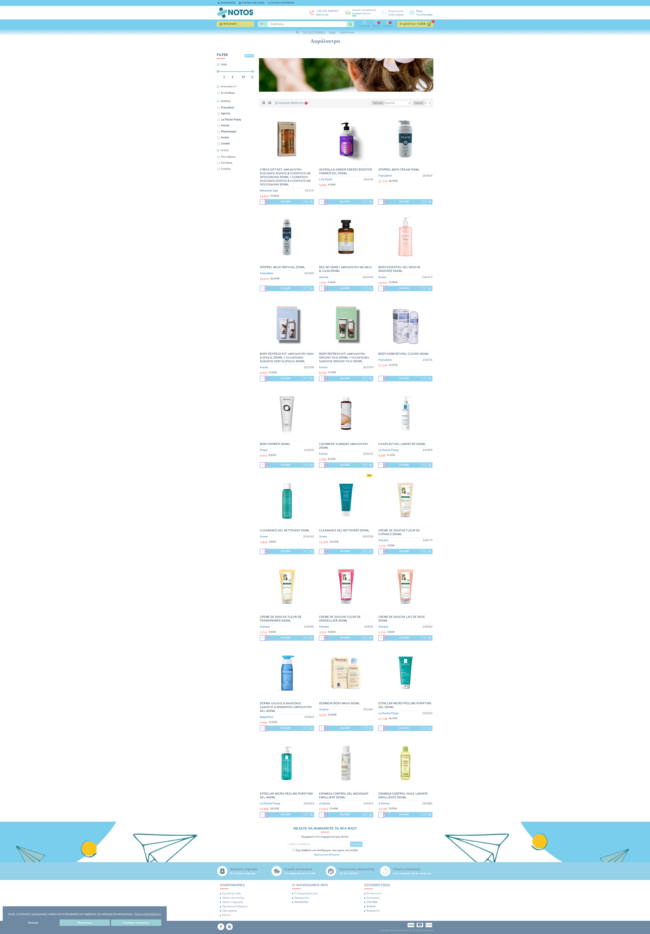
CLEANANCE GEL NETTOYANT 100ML (285, 531)
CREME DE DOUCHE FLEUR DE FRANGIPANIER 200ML (280, 619)
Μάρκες (226, 101)
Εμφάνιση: (419, 103)
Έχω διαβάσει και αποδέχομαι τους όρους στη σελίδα (327, 853)
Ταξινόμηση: (378, 103)
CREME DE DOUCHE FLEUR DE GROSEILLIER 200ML (340, 619)
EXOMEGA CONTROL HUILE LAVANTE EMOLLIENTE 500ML (403, 796)
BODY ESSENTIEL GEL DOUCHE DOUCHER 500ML (399, 269)
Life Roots (325, 180)
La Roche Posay (388, 450)
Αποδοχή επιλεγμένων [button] (136, 922)
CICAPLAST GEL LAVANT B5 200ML (402, 444)
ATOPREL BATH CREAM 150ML (398, 170)
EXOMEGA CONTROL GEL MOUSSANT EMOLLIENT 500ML (343, 796)
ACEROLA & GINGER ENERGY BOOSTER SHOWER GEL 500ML (345, 171)
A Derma (324, 804)
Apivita (323, 277)
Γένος (225, 150)
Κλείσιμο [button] (33, 922)
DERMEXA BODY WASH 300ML (339, 703)
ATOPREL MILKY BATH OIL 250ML (282, 267)
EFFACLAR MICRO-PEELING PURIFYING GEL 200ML (404, 705)
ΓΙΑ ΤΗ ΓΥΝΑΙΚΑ (313, 32)
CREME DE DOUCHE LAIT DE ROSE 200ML (401, 619)
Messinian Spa (269, 191)
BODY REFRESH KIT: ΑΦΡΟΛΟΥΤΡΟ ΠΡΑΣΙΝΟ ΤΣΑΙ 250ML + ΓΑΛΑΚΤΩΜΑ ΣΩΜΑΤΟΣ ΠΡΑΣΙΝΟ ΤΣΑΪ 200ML (344, 357)
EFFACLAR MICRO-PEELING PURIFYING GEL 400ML (286, 796)
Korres (264, 367)
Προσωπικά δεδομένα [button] (147, 914)
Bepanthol (266, 717)
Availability (229, 86)
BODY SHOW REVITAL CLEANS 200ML (403, 354)
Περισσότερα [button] (84, 922)
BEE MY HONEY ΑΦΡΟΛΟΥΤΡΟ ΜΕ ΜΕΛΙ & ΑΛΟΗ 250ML (345, 269)
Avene (382, 277)
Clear (250, 56)
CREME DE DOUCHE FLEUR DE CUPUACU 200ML (399, 532)
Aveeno (324, 710)
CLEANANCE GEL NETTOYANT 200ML (344, 531)
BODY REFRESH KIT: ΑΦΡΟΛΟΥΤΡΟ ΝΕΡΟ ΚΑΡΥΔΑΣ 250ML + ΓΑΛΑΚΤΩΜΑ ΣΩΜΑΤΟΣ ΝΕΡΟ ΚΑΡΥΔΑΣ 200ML (287, 357)
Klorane (383, 540)
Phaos (264, 450)
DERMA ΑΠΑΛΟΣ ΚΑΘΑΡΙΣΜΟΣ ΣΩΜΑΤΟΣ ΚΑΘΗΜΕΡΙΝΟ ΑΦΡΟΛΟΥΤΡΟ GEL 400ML (286, 707)
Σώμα (332, 32)
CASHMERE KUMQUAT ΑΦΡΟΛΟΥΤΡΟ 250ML (343, 446)
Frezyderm (385, 176)
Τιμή (224, 64)
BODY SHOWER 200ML (275, 444)
